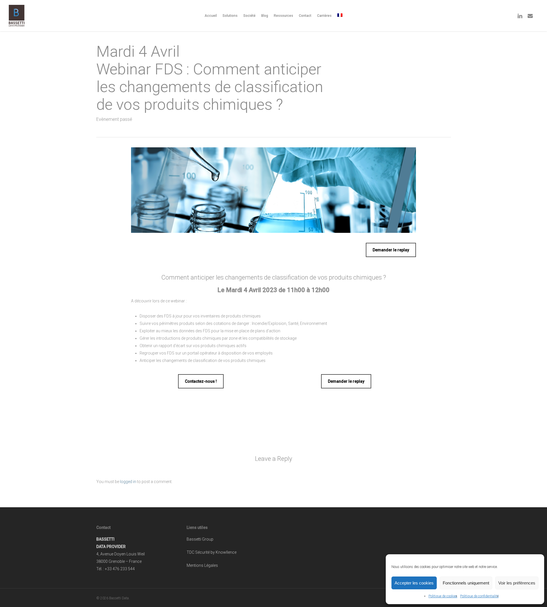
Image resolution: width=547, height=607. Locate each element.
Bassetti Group (200, 539)
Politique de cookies (442, 596)
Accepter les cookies (414, 582)
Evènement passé (114, 119)
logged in (128, 481)
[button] (391, 250)
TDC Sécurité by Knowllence (211, 552)
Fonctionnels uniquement (466, 582)
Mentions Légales (202, 565)
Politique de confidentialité (479, 596)
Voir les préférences (516, 582)
